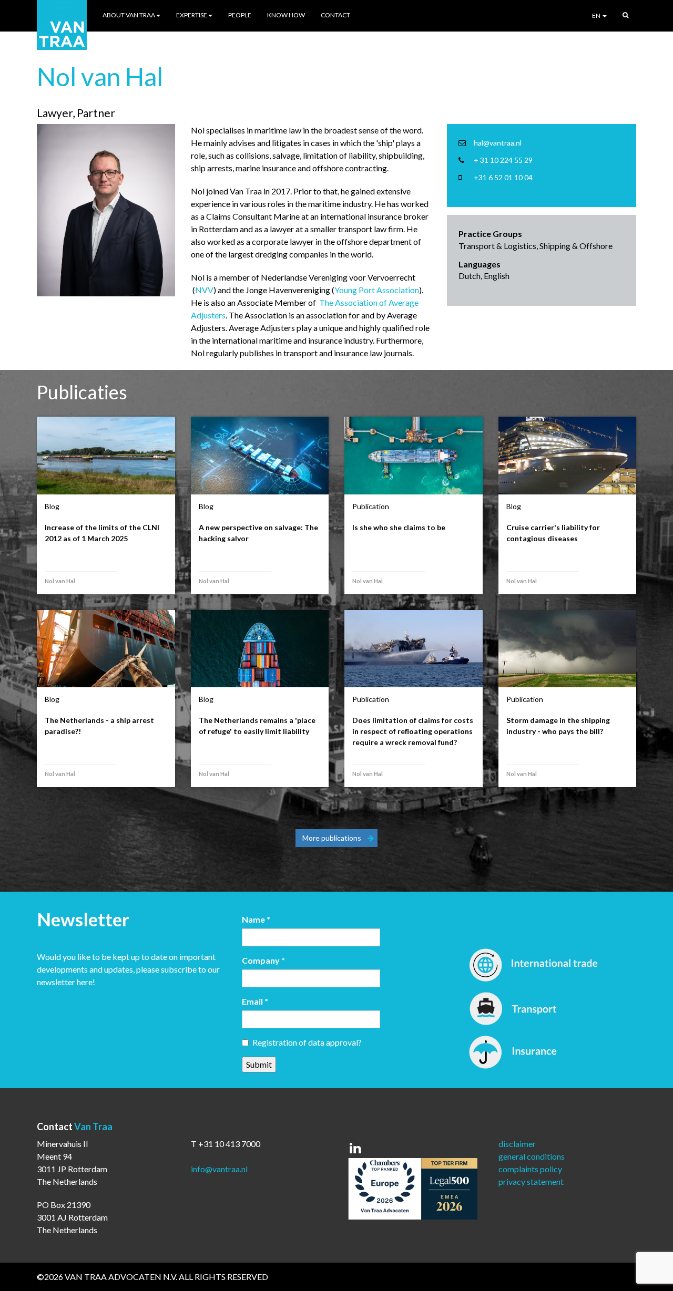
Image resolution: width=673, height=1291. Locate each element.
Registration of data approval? (307, 1042)
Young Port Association (376, 290)
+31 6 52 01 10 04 (503, 177)
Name (256, 919)
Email (255, 1001)
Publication (370, 506)
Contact (335, 15)
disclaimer (517, 1144)
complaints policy (530, 1169)
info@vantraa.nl (219, 1169)
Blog (52, 506)
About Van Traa (129, 15)
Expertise (191, 15)
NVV (204, 290)
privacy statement (531, 1181)
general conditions (531, 1156)
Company (263, 960)
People (239, 15)
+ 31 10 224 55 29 (503, 160)
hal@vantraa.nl (498, 142)
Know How (286, 15)
